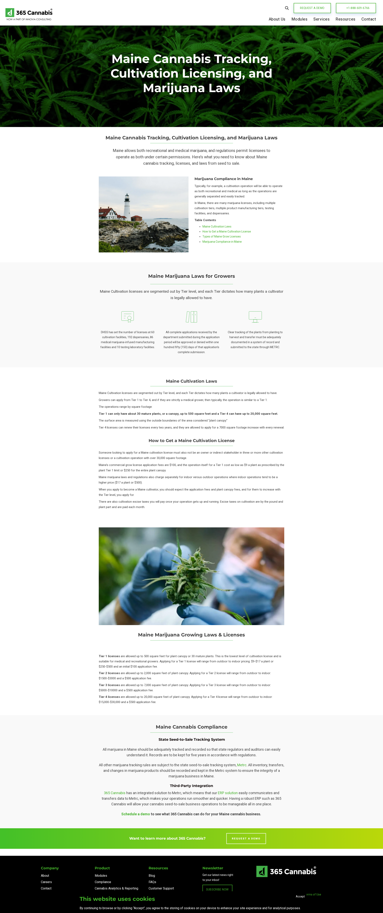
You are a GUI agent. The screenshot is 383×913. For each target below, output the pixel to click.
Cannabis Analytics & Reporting (116, 888)
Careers (46, 882)
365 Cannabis (114, 793)
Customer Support (161, 888)
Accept (300, 896)
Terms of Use (312, 894)
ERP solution (228, 793)
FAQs (152, 882)
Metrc (242, 765)
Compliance (103, 882)
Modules (101, 876)
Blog (152, 876)
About (45, 876)
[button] (287, 8)
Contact (46, 888)
